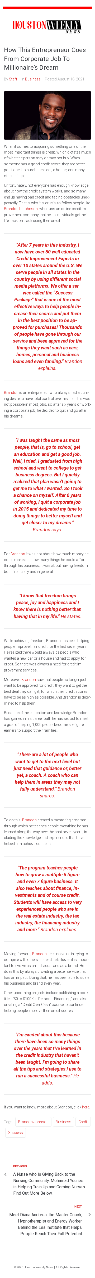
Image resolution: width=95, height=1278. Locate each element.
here (85, 1107)
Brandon (11, 392)
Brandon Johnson (33, 1122)
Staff (13, 79)
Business (33, 79)
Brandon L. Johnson (21, 209)
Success (15, 1133)
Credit (83, 1122)
